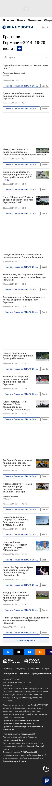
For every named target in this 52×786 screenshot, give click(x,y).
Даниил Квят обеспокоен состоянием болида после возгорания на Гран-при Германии (23, 96)
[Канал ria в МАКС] (8, 652)
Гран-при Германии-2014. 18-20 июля (24, 42)
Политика (7, 668)
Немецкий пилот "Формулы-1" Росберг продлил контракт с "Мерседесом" (15, 546)
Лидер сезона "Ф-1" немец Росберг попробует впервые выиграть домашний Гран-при (17, 488)
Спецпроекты (10, 673)
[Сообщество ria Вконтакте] (29, 652)
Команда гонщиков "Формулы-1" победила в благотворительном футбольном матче (16, 521)
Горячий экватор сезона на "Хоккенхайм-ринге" (25, 66)
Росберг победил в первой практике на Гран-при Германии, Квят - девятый (17, 463)
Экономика (33, 668)
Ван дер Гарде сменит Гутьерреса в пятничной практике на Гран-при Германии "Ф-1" (16, 596)
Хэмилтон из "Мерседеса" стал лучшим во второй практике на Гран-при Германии (17, 380)
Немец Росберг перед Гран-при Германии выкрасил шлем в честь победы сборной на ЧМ (18, 571)
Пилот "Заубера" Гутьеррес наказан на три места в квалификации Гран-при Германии (26, 620)
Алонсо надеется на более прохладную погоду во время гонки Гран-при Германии (24, 300)
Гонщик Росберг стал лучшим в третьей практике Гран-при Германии (18, 356)
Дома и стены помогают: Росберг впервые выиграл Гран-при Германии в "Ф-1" (17, 176)
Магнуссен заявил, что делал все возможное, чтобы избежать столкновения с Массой (25, 152)
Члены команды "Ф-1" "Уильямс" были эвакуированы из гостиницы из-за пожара (16, 405)
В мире (45, 668)
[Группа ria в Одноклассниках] (40, 652)
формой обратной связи (14, 761)
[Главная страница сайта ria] (17, 27)
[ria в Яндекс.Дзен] (19, 652)
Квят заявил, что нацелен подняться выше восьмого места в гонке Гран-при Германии (24, 277)
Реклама (24, 673)
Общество (20, 668)
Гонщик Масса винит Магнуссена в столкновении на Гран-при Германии (23, 256)
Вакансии (7, 685)
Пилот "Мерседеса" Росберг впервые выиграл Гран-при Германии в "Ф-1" (18, 200)
